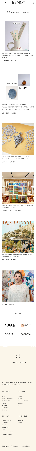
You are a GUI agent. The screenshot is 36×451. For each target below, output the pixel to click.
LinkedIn (20, 422)
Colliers (20, 396)
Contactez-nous (6, 420)
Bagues (20, 398)
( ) (2, 64)
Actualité (4, 405)
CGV (3, 429)
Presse (4, 403)
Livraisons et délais (7, 432)
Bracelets (20, 403)
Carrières (5, 407)
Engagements (6, 400)
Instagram (20, 420)
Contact (4, 410)
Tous (19, 405)
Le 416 (3, 396)
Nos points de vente (7, 398)
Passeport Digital (7, 434)
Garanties (5, 422)
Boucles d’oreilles (23, 400)
